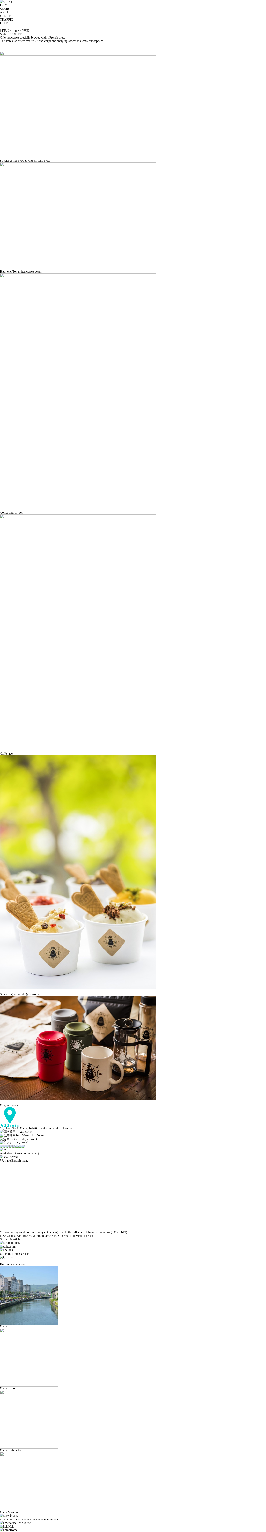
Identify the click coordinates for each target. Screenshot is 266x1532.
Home (14, 1530)
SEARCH (6, 9)
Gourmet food (67, 1235)
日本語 (4, 30)
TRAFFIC (6, 19)
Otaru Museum (9, 1512)
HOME (4, 5)
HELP (4, 23)
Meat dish (82, 1235)
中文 (26, 30)
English (16, 30)
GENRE (5, 16)
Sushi (91, 1235)
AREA (4, 12)
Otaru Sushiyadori (11, 1450)
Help (11, 1526)
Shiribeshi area (41, 1235)
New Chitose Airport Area (16, 1235)
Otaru (53, 1235)
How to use (24, 1523)
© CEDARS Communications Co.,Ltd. (20, 1519)
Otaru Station (8, 1388)
